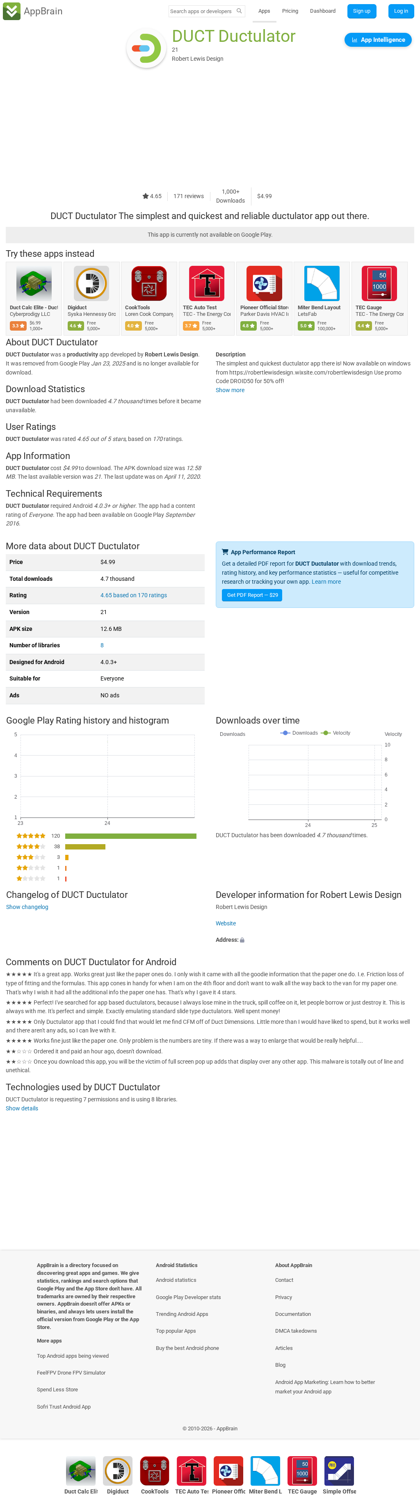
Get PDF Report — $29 (252, 595)
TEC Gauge (369, 307)
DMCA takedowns (296, 1331)
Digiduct (77, 307)
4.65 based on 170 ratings (133, 595)
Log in (401, 11)
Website (226, 923)
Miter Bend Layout (319, 307)
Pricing (290, 11)
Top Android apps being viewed (73, 1356)
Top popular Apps (176, 1331)
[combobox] (201, 11)
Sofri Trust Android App (64, 1407)
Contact (284, 1280)
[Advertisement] (210, 130)
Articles (284, 1348)
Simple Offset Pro (339, 1491)
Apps (264, 11)
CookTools (137, 307)
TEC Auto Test (200, 307)
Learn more (326, 581)
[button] (315, 939)
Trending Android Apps (182, 1314)
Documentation (293, 1314)
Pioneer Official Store (264, 307)
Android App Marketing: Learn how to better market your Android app (325, 1387)
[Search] (239, 11)
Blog (280, 1365)
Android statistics (176, 1280)
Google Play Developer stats (188, 1297)
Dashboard (323, 11)
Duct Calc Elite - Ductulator (34, 307)
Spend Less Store (57, 1389)
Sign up (361, 11)
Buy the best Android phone (187, 1348)
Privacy (283, 1297)
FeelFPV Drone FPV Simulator (71, 1373)
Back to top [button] (401, 1430)
